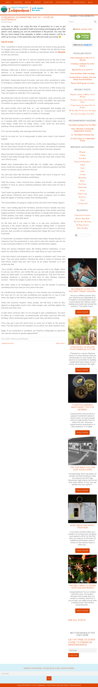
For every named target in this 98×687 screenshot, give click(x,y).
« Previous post (7, 343)
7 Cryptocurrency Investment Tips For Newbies (82, 106)
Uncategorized (82, 203)
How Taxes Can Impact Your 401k (82, 114)
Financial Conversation (82, 215)
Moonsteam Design (62, 685)
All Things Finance (82, 225)
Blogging (82, 152)
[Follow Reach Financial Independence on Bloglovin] (82, 47)
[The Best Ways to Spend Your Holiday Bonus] (82, 569)
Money (82, 181)
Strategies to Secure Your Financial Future (82, 101)
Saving (82, 190)
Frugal (82, 165)
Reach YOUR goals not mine (82, 83)
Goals (82, 168)
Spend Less (82, 197)
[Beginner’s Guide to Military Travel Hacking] (82, 272)
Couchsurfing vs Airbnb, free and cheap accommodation (82, 78)
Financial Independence (20, 339)
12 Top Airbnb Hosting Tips (82, 135)
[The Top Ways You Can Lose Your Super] (82, 451)
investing (82, 174)
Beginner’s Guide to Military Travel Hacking (82, 95)
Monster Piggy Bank (82, 218)
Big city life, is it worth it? (82, 70)
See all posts (77, 620)
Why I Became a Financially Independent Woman (82, 130)
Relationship (82, 187)
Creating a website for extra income (82, 65)
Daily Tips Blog (82, 228)
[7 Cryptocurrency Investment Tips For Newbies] (82, 388)
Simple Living (82, 193)
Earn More (82, 158)
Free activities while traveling (82, 73)
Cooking (82, 155)
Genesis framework (75, 685)
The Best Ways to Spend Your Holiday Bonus (82, 586)
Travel (82, 200)
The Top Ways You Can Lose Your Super (82, 110)
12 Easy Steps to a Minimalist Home (82, 139)
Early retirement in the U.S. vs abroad (82, 59)
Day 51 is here (7, 42)
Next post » (60, 343)
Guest (82, 171)
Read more (82, 312)
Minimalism (83, 177)
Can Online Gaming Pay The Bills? (82, 125)
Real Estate (82, 184)
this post (61, 52)
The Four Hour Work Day (82, 221)
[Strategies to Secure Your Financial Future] (82, 330)
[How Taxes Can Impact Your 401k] (82, 509)
